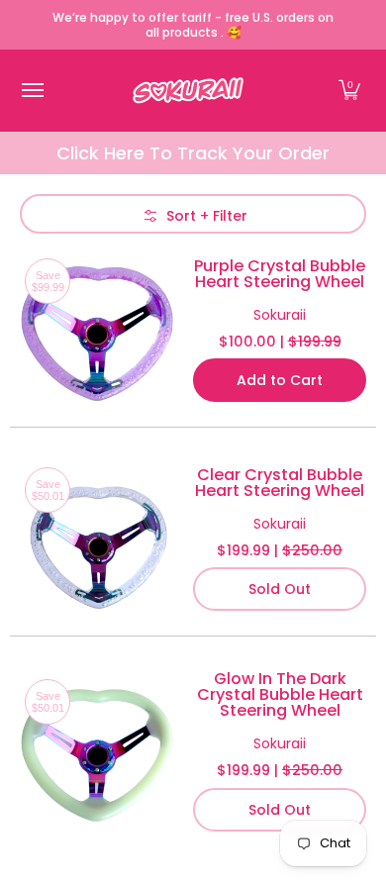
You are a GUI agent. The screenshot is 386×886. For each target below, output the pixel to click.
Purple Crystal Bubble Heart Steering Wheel (279, 273)
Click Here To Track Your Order (193, 153)
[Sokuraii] (188, 90)
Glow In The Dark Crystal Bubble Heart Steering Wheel (280, 694)
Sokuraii (279, 315)
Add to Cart (280, 380)
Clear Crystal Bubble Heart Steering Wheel (279, 482)
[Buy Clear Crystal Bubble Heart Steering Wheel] (96, 539)
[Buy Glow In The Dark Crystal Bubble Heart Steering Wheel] (96, 751)
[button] (349, 90)
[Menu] (32, 90)
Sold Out (279, 589)
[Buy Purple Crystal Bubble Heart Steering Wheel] (96, 330)
